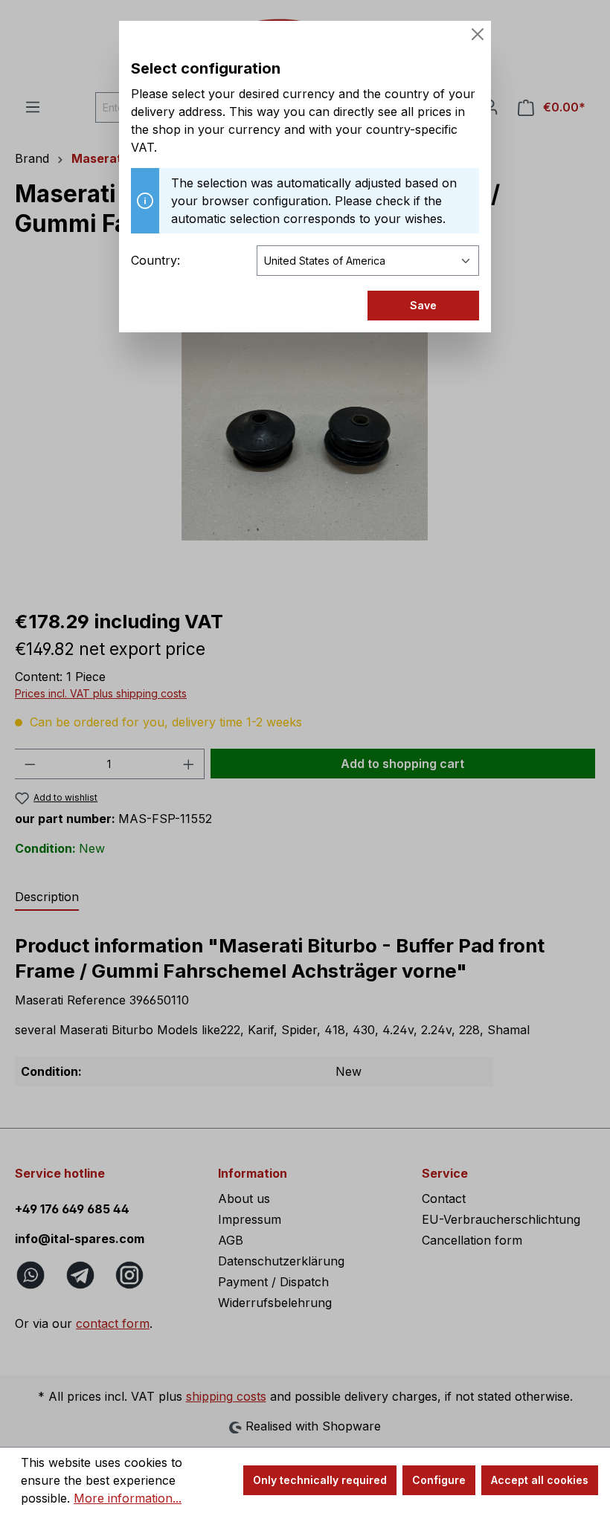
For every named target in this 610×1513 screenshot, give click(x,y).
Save (423, 305)
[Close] (477, 34)
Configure (439, 1480)
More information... (128, 1498)
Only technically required (320, 1480)
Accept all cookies (539, 1480)
